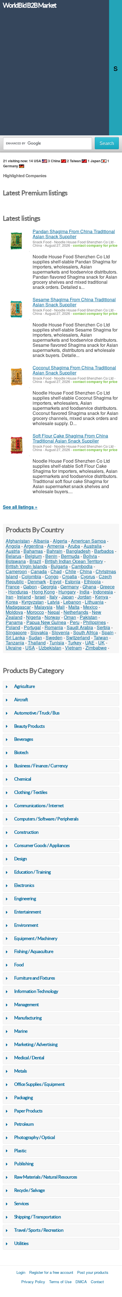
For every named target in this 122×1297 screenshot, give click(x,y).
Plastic (20, 1150)
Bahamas (33, 551)
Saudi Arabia (80, 627)
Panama (14, 622)
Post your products (92, 1272)
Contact (97, 1281)
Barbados (104, 551)
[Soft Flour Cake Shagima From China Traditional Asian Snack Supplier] (16, 445)
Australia (93, 546)
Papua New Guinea (46, 622)
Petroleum (24, 1124)
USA (30, 647)
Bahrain (54, 551)
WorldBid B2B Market (29, 5)
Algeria (60, 541)
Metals (20, 1070)
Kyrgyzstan (33, 602)
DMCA (81, 1281)
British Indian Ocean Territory (74, 561)
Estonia (72, 581)
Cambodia (81, 566)
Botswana (16, 561)
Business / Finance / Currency (41, 765)
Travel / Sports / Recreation (39, 1230)
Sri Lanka (15, 637)
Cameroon (16, 571)
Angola (13, 546)
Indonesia (103, 591)
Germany (69, 586)
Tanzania (15, 642)
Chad (56, 571)
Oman (70, 617)
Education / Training (32, 871)
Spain (107, 632)
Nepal (54, 612)
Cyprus (88, 576)
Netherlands (76, 612)
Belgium (33, 556)
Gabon (30, 586)
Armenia (55, 546)
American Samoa (88, 541)
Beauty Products (29, 726)
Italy (53, 597)
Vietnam (73, 647)
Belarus (13, 556)
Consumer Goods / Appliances (42, 845)
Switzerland (78, 637)
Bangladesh (78, 551)
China (86, 571)
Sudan (35, 637)
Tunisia (56, 642)
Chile (70, 571)
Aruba (74, 546)
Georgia (49, 586)
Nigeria (33, 617)
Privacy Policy (33, 1281)
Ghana (89, 586)
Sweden (54, 637)
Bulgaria (59, 566)
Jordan (84, 597)
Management (26, 1004)
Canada (39, 571)
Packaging (23, 1097)
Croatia (69, 576)
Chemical (22, 778)
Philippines (94, 622)
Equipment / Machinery (35, 938)
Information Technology (36, 991)
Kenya (101, 597)
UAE (89, 642)
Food (19, 964)
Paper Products (28, 1110)
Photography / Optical (34, 1137)
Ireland (24, 597)
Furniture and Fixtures (34, 977)
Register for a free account (51, 1272)
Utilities (21, 1243)
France (13, 586)
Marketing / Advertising (36, 1044)
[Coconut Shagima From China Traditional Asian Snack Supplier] (16, 377)
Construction (26, 832)
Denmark (37, 581)
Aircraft (21, 699)
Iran (9, 597)
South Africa (85, 632)
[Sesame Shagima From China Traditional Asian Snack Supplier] (16, 309)
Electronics (24, 885)
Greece (107, 586)
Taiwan (101, 637)
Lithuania (94, 602)
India (84, 591)
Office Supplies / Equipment (39, 1084)
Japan (67, 597)
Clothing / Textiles (30, 792)
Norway (52, 617)
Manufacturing (28, 1017)
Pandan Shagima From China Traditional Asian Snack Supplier (74, 234)
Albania (41, 541)
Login (20, 1272)
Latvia (53, 602)
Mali (60, 607)
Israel (40, 597)
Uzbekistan (50, 647)
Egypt (55, 581)
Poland (13, 627)
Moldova (14, 612)
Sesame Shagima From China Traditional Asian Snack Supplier (74, 302)
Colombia (31, 576)
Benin (51, 556)
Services (21, 1203)
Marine (21, 1031)
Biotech (21, 752)
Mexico (90, 607)
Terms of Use (60, 1281)
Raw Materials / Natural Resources (45, 1176)
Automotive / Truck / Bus (37, 712)
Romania (54, 627)
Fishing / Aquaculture (33, 951)
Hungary (67, 591)
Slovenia (61, 632)
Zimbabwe (96, 647)
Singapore (16, 632)
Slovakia (39, 632)
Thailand (37, 642)
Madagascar (18, 607)
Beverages (23, 739)
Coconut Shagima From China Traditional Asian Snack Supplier (74, 370)
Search (107, 143)
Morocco (35, 612)
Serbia (103, 627)
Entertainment (27, 911)
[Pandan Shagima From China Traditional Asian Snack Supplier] (16, 241)
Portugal (32, 627)
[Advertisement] (61, 74)
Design (20, 858)
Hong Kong (43, 591)
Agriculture (24, 686)
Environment (26, 925)
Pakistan (88, 617)
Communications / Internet (39, 805)
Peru (74, 622)
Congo (51, 576)
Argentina (33, 546)
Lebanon (72, 602)
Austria (13, 551)
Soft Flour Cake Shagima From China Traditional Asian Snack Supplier (70, 438)
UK (101, 642)
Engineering (25, 898)
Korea (12, 602)
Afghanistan (18, 541)
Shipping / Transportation (37, 1216)
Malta (73, 607)
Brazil (35, 561)
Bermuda (70, 556)
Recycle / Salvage (29, 1190)
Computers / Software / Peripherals (46, 818)
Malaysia (43, 607)
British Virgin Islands (26, 566)
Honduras (18, 591)
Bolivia (90, 556)
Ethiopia (92, 581)
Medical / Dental (29, 1057)
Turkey (74, 642)
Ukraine (14, 647)
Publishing (23, 1163)
